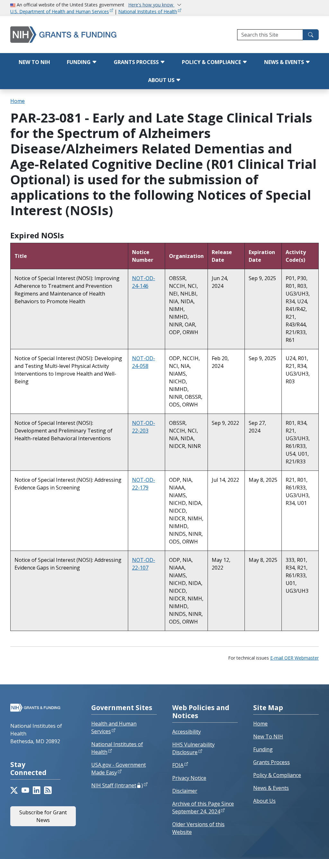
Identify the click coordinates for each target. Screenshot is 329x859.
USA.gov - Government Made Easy (118, 768)
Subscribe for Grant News (43, 816)
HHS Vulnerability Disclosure (193, 748)
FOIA (177, 765)
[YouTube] (25, 790)
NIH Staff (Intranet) (117, 785)
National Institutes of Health (147, 11)
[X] (14, 790)
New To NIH (268, 736)
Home (17, 101)
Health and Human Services (114, 727)
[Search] (311, 34)
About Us (162, 80)
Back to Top (300, 846)
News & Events (284, 62)
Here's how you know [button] (151, 5)
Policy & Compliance (212, 62)
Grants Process (137, 62)
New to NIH (34, 62)
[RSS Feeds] (47, 790)
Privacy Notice (189, 777)
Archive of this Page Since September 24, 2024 (203, 807)
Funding (79, 62)
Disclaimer (184, 790)
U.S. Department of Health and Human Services (59, 11)
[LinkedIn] (36, 790)
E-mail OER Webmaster (294, 658)
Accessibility (186, 731)
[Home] (66, 34)
